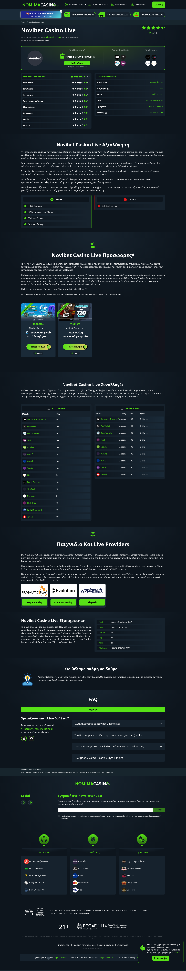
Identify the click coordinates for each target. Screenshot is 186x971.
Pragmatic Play (34, 602)
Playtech (92, 602)
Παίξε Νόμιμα (77, 63)
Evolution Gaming (63, 602)
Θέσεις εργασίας (106, 945)
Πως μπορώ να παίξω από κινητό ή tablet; (99, 758)
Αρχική (23, 22)
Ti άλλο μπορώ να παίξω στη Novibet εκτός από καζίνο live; (109, 735)
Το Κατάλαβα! (161, 958)
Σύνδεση (158, 4)
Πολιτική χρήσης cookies (85, 945)
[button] (41, 14)
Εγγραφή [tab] (93, 709)
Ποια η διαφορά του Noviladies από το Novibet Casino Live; (109, 746)
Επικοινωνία (122, 945)
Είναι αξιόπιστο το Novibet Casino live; (97, 723)
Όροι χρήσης (64, 945)
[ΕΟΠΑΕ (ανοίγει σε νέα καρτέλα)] (101, 926)
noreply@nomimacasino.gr (38, 728)
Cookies (177, 952)
